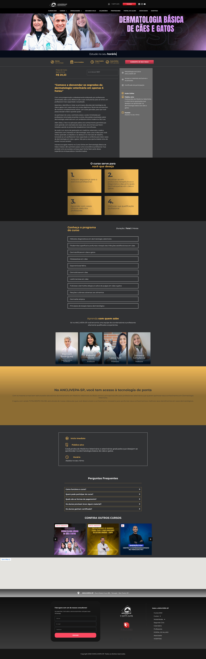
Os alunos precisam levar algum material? (84, 504)
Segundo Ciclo (90, 11)
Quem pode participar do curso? (79, 494)
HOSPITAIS (154, 11)
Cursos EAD (52, 11)
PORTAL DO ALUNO (130, 11)
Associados (143, 11)
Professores (115, 11)
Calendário (103, 11)
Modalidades (75, 11)
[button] (103, 489)
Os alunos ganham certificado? (79, 509)
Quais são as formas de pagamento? (81, 499)
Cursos (62, 11)
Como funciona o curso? (76, 489)
